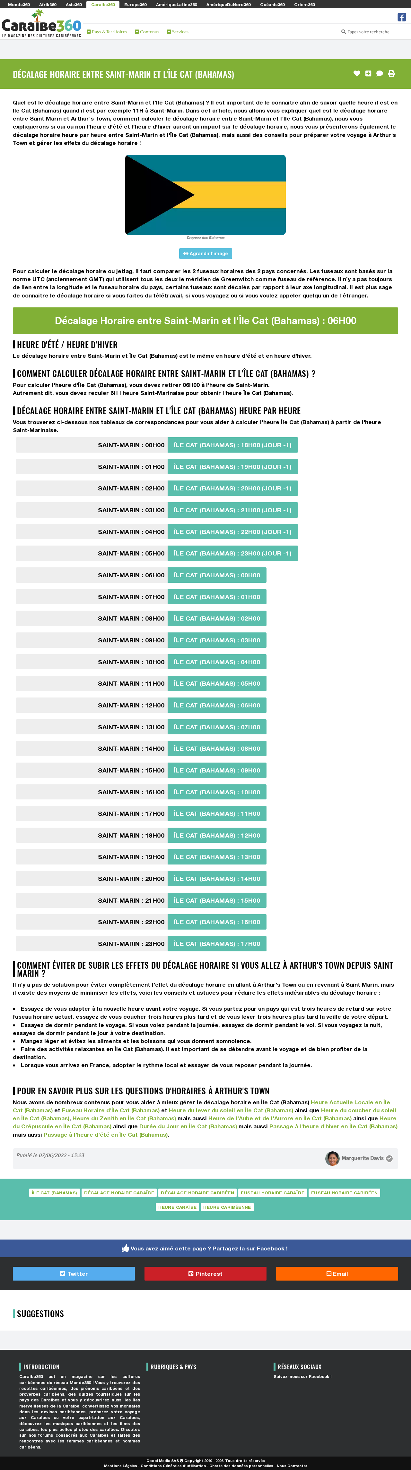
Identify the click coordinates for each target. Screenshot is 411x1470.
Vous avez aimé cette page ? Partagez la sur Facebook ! (209, 1248)
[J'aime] (357, 74)
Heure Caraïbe (177, 1207)
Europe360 (135, 4)
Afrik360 (47, 4)
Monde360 (19, 4)
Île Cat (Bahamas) (54, 1192)
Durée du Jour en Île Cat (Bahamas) (188, 1126)
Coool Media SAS (162, 1460)
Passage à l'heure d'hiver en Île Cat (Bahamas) (333, 1126)
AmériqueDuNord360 (228, 4)
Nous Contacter (292, 1466)
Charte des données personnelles (241, 1466)
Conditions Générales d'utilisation (173, 1466)
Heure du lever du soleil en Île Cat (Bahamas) (231, 1110)
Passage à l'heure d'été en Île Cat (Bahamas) (106, 1134)
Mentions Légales (120, 1466)
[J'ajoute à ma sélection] (368, 74)
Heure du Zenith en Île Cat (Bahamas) (124, 1118)
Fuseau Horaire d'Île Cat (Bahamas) (111, 1110)
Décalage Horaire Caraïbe (119, 1192)
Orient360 (304, 4)
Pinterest (208, 1273)
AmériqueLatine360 (176, 4)
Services (179, 31)
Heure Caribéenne (227, 1207)
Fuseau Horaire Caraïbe (272, 1192)
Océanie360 (272, 4)
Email (339, 1273)
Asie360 (74, 4)
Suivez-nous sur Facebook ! (303, 1376)
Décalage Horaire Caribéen (197, 1192)
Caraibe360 (103, 4)
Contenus (149, 31)
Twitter (77, 1273)
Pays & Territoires (109, 31)
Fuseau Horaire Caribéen (344, 1192)
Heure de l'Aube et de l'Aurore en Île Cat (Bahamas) (280, 1118)
